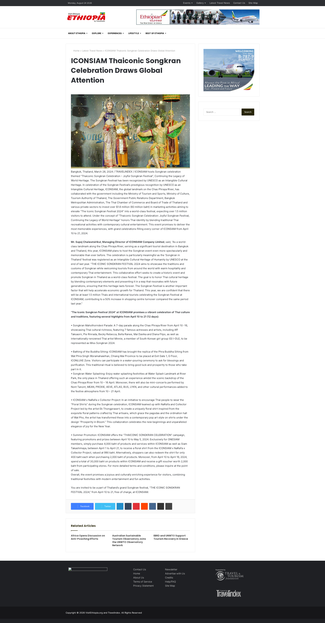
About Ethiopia (76, 33)
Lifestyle (133, 33)
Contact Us (239, 3)
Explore (96, 33)
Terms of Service (142, 581)
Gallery (200, 3)
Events (186, 3)
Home (76, 50)
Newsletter (171, 569)
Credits (169, 577)
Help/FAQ (170, 581)
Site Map (253, 3)
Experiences (115, 33)
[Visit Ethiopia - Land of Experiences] (87, 17)
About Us (138, 577)
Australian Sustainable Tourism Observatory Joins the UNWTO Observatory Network (129, 540)
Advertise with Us (175, 573)
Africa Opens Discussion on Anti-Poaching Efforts (88, 537)
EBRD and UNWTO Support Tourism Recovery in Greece (171, 537)
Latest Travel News (220, 3)
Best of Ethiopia (155, 33)
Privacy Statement (143, 585)
